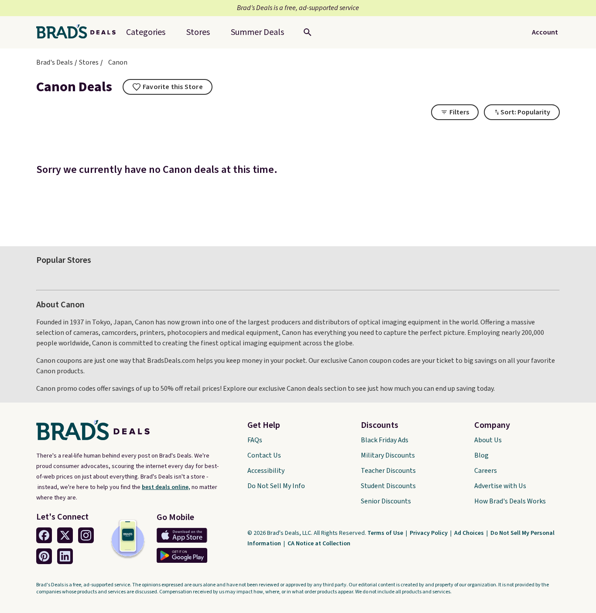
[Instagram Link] (86, 535)
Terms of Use (385, 533)
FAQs (254, 440)
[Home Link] (79, 32)
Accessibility (265, 470)
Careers (485, 470)
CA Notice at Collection (319, 543)
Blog (481, 455)
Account (545, 32)
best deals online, (166, 487)
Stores (89, 62)
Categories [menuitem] (145, 32)
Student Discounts (388, 486)
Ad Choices (469, 533)
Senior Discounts (386, 501)
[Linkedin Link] (65, 556)
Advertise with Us (500, 486)
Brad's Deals (54, 62)
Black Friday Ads (384, 440)
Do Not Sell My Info (276, 486)
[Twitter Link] (65, 535)
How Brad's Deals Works (510, 501)
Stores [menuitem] (198, 32)
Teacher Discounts (388, 470)
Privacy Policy (429, 533)
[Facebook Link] (44, 535)
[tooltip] (167, 87)
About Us (488, 440)
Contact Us (264, 455)
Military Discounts (388, 455)
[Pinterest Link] (44, 556)
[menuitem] (257, 32)
